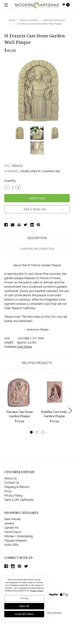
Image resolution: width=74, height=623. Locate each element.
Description (37, 238)
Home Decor (12, 532)
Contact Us (11, 482)
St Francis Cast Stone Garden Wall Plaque (39, 23)
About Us (10, 478)
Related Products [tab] (37, 363)
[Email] (12, 225)
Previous (4, 410)
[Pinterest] (38, 225)
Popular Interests (29, 20)
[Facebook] (6, 225)
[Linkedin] (32, 225)
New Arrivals (12, 519)
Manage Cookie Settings (50, 613)
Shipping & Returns (16, 487)
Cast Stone (24, 346)
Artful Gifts (11, 545)
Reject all (24, 606)
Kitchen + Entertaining (18, 536)
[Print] (19, 225)
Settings (24, 598)
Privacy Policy (13, 495)
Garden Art (11, 527)
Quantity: (10, 180)
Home (12, 20)
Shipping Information (37, 249)
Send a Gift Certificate (18, 500)
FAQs (8, 491)
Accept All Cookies (24, 613)
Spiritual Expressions (54, 20)
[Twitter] (25, 225)
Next (70, 410)
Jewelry (9, 523)
